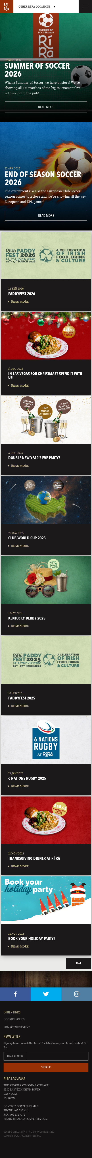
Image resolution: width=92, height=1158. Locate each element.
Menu (85, 6)
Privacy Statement (17, 1027)
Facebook (15, 994)
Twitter (46, 994)
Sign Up (46, 1067)
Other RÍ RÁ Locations (34, 6)
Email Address (15, 1056)
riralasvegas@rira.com (30, 1118)
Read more (29, 107)
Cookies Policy (14, 1019)
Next (78, 963)
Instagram (76, 994)
